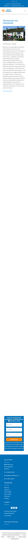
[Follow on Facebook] (12, 1)
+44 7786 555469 (9, 479)
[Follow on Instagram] (14, 1)
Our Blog (6, 498)
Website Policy (11, 537)
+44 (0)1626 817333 (16, 4)
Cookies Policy (22, 537)
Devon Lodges (7, 492)
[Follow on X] (16, 1)
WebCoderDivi (16, 535)
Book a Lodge (7, 494)
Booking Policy (15, 539)
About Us (6, 487)
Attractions (7, 496)
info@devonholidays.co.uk (17, 6)
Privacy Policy (7, 515)
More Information (7, 91)
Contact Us (7, 490)
